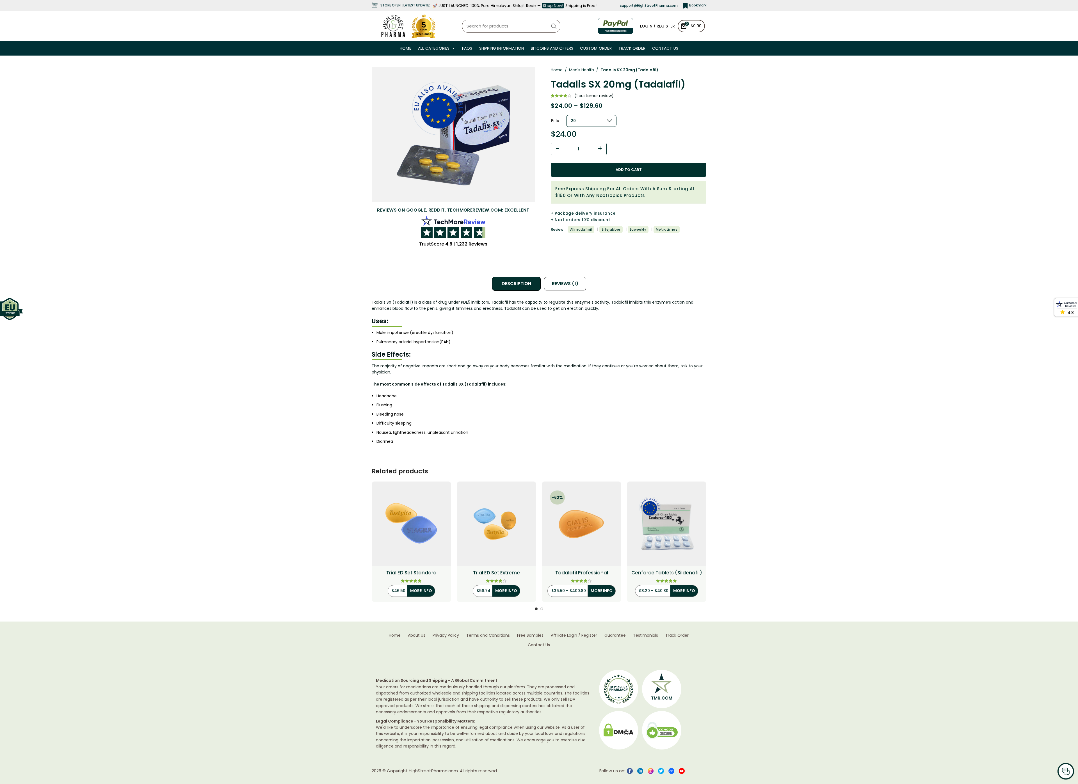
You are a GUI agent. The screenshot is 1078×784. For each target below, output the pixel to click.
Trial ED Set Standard (411, 573)
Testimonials (645, 635)
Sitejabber (611, 229)
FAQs (467, 48)
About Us (416, 635)
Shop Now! (553, 5)
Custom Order (595, 48)
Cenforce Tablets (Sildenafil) (666, 573)
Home (405, 48)
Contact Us (665, 48)
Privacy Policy (446, 635)
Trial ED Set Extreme (496, 573)
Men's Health (581, 70)
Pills (555, 120)
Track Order (631, 48)
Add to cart (629, 169)
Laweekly (638, 229)
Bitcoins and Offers (552, 48)
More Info (421, 590)
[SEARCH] (553, 26)
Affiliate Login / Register (574, 635)
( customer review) (594, 95)
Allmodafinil (581, 229)
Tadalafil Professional (581, 573)
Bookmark (697, 5)
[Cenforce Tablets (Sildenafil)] (666, 524)
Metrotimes (666, 229)
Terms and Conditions (488, 635)
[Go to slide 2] (541, 609)
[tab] (516, 283)
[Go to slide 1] (536, 609)
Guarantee (615, 635)
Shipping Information (501, 48)
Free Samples (530, 635)
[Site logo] (393, 25)
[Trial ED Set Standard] (411, 524)
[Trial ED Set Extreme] (496, 524)
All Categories (434, 48)
